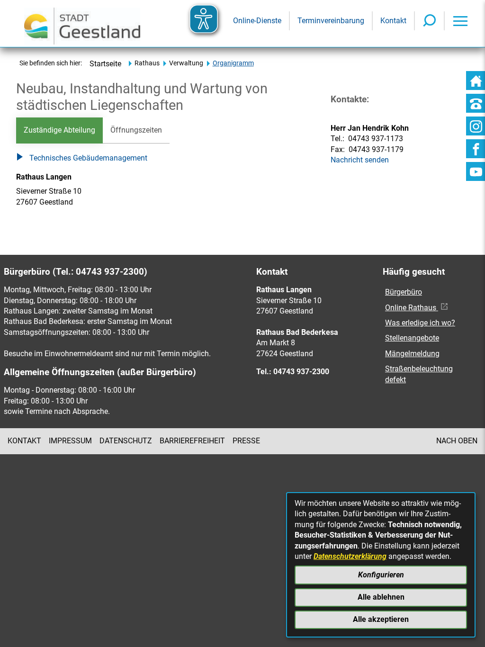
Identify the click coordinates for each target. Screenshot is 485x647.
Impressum (70, 440)
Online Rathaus (411, 307)
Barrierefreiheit (192, 440)
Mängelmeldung (412, 353)
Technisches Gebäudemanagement (88, 157)
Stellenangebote (412, 337)
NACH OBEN (456, 440)
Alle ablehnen (381, 597)
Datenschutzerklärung (350, 556)
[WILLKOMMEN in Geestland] (82, 23)
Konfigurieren (381, 574)
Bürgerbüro (403, 292)
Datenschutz (125, 440)
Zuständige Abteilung (59, 130)
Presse (246, 440)
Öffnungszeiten (136, 130)
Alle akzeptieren (381, 619)
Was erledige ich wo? (420, 322)
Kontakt (24, 440)
